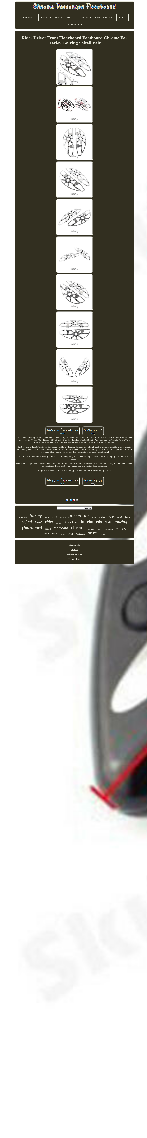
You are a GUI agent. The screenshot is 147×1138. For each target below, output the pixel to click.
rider (49, 521)
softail (27, 522)
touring (121, 521)
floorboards (90, 521)
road (55, 533)
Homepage (74, 545)
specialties (63, 517)
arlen (63, 534)
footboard (61, 528)
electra (23, 517)
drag (103, 534)
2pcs (127, 517)
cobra (102, 516)
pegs (124, 528)
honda (91, 529)
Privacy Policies (74, 554)
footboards (80, 534)
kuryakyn (71, 522)
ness (99, 529)
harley (36, 515)
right (111, 516)
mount (47, 517)
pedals (48, 529)
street (54, 517)
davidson (59, 523)
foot (119, 516)
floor (70, 533)
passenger (78, 515)
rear (46, 533)
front (38, 522)
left (117, 528)
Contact (74, 549)
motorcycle (109, 529)
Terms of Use (74, 559)
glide (108, 522)
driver (93, 533)
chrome (78, 527)
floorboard (32, 527)
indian (94, 517)
